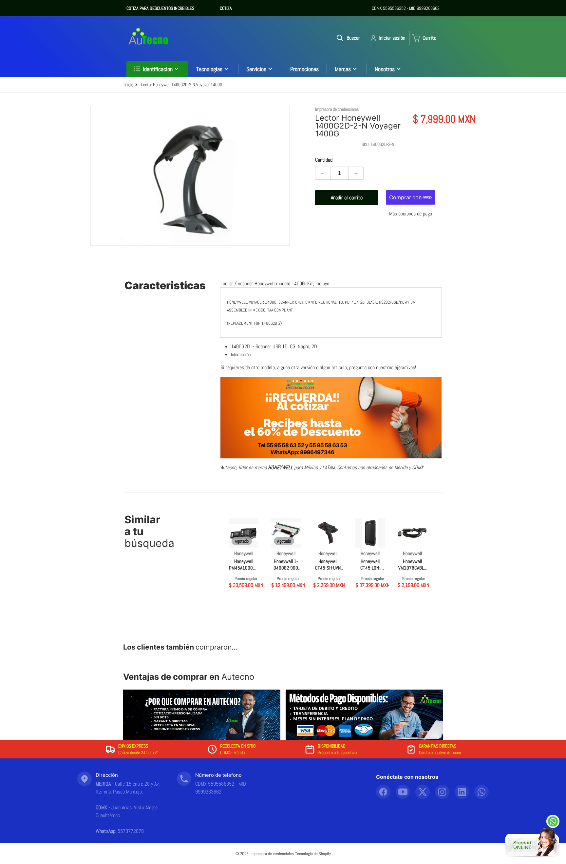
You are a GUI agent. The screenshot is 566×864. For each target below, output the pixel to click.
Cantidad (323, 159)
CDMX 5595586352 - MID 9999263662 (406, 8)
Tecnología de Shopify (313, 853)
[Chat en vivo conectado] (532, 842)
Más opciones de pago (410, 213)
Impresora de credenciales (272, 853)
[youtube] (403, 792)
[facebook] (383, 792)
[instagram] (442, 792)
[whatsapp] (481, 792)
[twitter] (422, 792)
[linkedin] (462, 792)
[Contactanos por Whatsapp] (552, 821)
